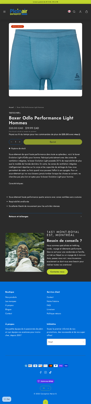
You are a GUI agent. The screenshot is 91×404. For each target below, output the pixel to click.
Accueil (11, 107)
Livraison (51, 309)
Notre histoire (53, 301)
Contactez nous (57, 271)
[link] (80, 11)
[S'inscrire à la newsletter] (83, 342)
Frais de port (13, 131)
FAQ (49, 305)
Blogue (8, 309)
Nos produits (11, 297)
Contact (8, 313)
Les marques (10, 301)
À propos (9, 305)
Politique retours (54, 313)
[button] (4, 11)
